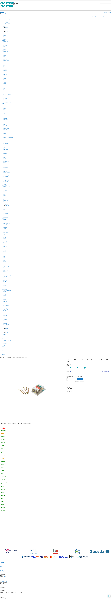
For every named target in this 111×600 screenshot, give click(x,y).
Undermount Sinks (6, 305)
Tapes (4, 286)
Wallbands (5, 295)
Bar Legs (4, 237)
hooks (4, 132)
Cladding (4, 88)
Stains (4, 282)
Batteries (4, 152)
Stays (4, 191)
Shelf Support (5, 190)
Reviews (14, 423)
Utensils (4, 79)
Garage (4, 296)
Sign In (95, 16)
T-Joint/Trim (5, 146)
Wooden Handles (5, 213)
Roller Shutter (5, 343)
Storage (4, 84)
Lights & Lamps (5, 158)
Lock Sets (4, 133)
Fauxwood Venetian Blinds (7, 95)
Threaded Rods (5, 181)
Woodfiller (6, 27)
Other (4, 272)
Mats (4, 46)
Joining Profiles (5, 144)
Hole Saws (6, 332)
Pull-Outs (4, 75)
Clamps (4, 299)
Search (14, 1)
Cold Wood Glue (7, 30)
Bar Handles (5, 201)
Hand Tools (5, 315)
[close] (0, 0)
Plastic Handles (5, 214)
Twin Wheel (5, 112)
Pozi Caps (4, 173)
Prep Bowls (5, 306)
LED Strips (4, 157)
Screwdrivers (5, 323)
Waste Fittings (5, 310)
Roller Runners (5, 270)
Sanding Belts (5, 277)
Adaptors (4, 150)
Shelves (4, 291)
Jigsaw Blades (7, 329)
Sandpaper (5, 276)
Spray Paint (5, 280)
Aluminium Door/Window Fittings (8, 137)
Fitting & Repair (5, 232)
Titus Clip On (5, 229)
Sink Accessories (5, 309)
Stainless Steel (7, 205)
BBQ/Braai (4, 65)
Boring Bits (6, 328)
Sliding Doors (5, 134)
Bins (4, 66)
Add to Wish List (77, 381)
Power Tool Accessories (6, 324)
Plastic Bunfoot (5, 245)
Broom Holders (5, 298)
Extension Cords (5, 156)
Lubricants (5, 36)
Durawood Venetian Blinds (7, 94)
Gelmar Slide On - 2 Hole (7, 220)
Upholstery (5, 195)
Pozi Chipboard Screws (6, 172)
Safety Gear (5, 319)
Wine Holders (5, 82)
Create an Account (105, 16)
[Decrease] (67, 378)
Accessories (5, 42)
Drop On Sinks (5, 302)
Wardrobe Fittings (6, 60)
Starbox (4, 271)
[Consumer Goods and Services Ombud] (11, 552)
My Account (87, 16)
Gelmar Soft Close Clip (6, 223)
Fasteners (4, 357)
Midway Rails (5, 71)
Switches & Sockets (6, 161)
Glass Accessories (6, 189)
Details (9, 423)
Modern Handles (5, 210)
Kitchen (4, 335)
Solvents (4, 281)
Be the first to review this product (71, 363)
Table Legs (5, 250)
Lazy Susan (5, 70)
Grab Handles (5, 45)
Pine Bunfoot (5, 243)
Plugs (4, 109)
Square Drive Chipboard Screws (8, 175)
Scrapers (4, 285)
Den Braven (5, 32)
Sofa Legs (4, 247)
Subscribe (2, 587)
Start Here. (6, 13)
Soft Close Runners (6, 266)
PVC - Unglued (5, 143)
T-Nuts (4, 113)
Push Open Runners (6, 267)
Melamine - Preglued (6, 142)
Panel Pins (4, 260)
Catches (4, 124)
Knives (4, 316)
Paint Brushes (5, 284)
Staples (4, 261)
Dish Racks (5, 69)
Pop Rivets (4, 179)
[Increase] (67, 380)
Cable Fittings (5, 153)
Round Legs (5, 246)
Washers (4, 184)
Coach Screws (5, 177)
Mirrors (4, 89)
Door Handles (5, 125)
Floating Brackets (5, 294)
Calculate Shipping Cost (105, 371)
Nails (4, 257)
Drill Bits (6, 325)
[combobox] (105, 3)
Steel (6, 206)
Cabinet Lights (5, 154)
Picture (4, 194)
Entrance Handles (6, 128)
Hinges (4, 130)
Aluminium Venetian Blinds (7, 93)
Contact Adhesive (7, 23)
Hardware (4, 251)
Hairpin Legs (5, 239)
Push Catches (5, 231)
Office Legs (5, 242)
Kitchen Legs (5, 241)
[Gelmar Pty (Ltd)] (6, 4)
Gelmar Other (5, 224)
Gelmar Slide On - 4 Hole (7, 222)
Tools (4, 147)
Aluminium (6, 204)
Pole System (5, 74)
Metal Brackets (5, 119)
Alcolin (4, 26)
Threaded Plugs (5, 114)
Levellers (4, 108)
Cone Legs (4, 238)
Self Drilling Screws (6, 180)
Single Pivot (5, 227)
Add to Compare (82, 381)
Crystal (4, 208)
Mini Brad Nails (5, 256)
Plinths (4, 73)
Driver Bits (6, 327)
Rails (4, 56)
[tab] (3, 423)
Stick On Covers (5, 176)
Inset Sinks (5, 304)
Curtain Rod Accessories (6, 99)
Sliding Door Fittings (6, 59)
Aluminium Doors (6, 52)
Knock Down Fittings (6, 118)
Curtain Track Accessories (7, 102)
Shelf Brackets (5, 292)
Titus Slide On (5, 228)
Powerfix (4, 35)
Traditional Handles (6, 212)
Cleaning (4, 83)
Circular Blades (7, 331)
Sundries (6, 31)
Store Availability (3, 423)
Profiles (4, 55)
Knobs (4, 209)
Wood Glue (6, 22)
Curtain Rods (5, 98)
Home (1, 357)
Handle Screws (5, 217)
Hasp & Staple (5, 129)
